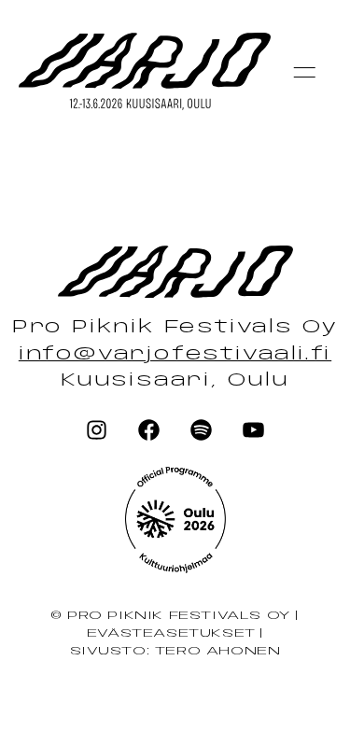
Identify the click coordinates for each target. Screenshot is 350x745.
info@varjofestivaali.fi (175, 354)
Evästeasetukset (171, 633)
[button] (304, 71)
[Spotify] (200, 429)
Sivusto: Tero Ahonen (175, 651)
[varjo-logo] (175, 521)
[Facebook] (149, 429)
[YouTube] (253, 429)
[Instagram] (97, 429)
